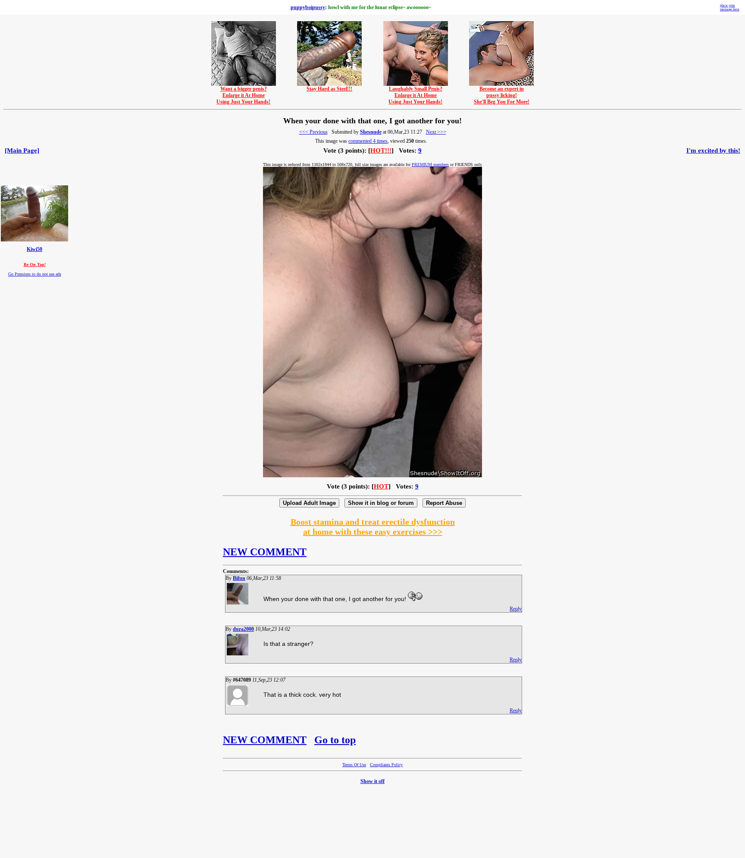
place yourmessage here (729, 7)
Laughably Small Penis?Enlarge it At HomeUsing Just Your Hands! (415, 95)
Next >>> (436, 132)
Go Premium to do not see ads (34, 274)
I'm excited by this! (713, 150)
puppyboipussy (308, 7)
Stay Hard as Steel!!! (329, 89)
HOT (381, 486)
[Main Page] (22, 150)
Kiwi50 (34, 249)
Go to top (335, 739)
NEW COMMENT (265, 551)
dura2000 (243, 629)
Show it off (372, 781)
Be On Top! (35, 264)
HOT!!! (380, 150)
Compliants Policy (386, 764)
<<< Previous (313, 132)
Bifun (239, 578)
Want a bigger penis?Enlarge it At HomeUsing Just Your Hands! (243, 95)
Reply (516, 609)
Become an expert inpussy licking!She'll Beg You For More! (501, 95)
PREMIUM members (430, 164)
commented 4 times (368, 141)
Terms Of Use (354, 764)
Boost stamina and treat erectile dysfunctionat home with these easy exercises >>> (373, 526)
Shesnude (371, 132)
